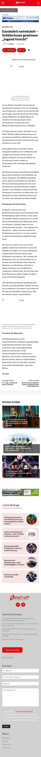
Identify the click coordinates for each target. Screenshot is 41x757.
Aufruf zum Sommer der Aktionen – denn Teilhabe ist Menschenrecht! (18, 448)
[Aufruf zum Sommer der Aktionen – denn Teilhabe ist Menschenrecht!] (20, 441)
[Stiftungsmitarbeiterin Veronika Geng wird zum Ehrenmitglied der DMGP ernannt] (20, 416)
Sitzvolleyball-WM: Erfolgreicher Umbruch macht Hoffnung (18, 473)
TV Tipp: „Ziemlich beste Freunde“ (9, 383)
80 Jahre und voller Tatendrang (11, 576)
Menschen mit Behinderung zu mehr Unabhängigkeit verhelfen (14, 562)
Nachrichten (11, 10)
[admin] (4, 44)
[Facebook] (18, 605)
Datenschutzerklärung (24, 711)
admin (11, 44)
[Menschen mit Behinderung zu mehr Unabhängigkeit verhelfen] (31, 562)
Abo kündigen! (7, 657)
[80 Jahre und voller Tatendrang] (31, 576)
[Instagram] (23, 605)
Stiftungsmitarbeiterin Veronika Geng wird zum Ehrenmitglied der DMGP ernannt (16, 422)
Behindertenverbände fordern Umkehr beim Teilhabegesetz (30, 384)
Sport (7, 467)
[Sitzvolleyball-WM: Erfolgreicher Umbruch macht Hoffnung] (20, 466)
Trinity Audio (23, 60)
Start (3, 10)
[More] (29, 50)
